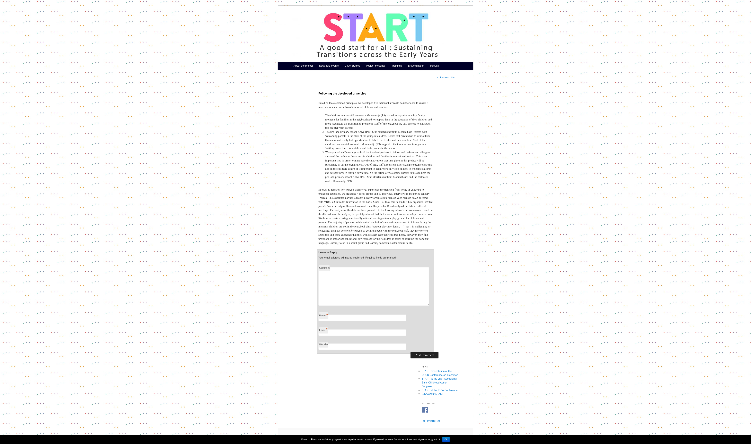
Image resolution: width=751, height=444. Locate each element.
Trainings (397, 65)
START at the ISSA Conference (439, 390)
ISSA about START (433, 393)
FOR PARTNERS (431, 421)
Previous (443, 77)
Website (323, 344)
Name (323, 314)
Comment (324, 268)
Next (454, 77)
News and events (329, 65)
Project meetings (375, 65)
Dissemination (416, 65)
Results (434, 65)
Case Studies (352, 65)
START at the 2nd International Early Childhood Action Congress (439, 382)
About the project (303, 65)
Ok (446, 439)
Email (323, 329)
